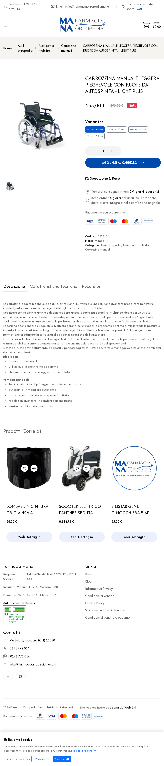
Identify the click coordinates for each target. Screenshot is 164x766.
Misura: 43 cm (116, 129)
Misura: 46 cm (138, 129)
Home (7, 48)
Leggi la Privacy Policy (83, 751)
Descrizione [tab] (14, 286)
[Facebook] (8, 676)
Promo (90, 574)
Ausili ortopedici (25, 48)
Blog (88, 581)
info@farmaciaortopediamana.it (33, 664)
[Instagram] (21, 676)
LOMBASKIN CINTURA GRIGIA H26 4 (27, 509)
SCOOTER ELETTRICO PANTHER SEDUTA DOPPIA (80, 509)
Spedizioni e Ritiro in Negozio (106, 610)
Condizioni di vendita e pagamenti (109, 617)
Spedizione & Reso (105, 178)
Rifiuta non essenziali (18, 759)
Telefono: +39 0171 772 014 (22, 6)
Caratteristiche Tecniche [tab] (53, 286)
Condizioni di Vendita (99, 595)
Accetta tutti (62, 759)
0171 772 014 (19, 648)
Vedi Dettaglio (29, 536)
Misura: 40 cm (95, 129)
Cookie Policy (94, 603)
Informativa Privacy (99, 588)
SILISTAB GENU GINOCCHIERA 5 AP (130, 509)
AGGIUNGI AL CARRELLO (119, 162)
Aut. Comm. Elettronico (19, 603)
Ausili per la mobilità (46, 48)
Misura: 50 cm (95, 136)
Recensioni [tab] (92, 286)
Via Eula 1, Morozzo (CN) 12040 (32, 640)
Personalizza (42, 759)
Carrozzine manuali (68, 48)
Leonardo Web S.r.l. (123, 707)
